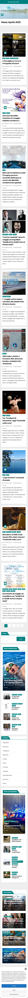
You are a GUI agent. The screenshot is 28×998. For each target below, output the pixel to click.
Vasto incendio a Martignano (17, 876)
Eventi (19, 589)
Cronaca (13, 821)
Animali (4, 353)
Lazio (7, 58)
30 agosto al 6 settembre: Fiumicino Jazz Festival (13, 938)
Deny (14, 990)
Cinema (14, 531)
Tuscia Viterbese (14, 58)
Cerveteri (5, 767)
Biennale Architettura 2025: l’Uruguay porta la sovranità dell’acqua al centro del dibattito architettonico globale (13, 178)
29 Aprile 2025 (8, 66)
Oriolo (4, 763)
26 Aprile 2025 (8, 483)
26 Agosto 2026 (9, 906)
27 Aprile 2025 (8, 307)
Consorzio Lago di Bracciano (16, 861)
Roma (4, 783)
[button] (25, 969)
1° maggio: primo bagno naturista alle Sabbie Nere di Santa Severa (13, 301)
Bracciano (8, 531)
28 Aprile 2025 (8, 247)
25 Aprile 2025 (8, 604)
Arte (4, 58)
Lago (4, 415)
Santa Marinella (6, 296)
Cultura (15, 589)
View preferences (14, 994)
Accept (14, 986)
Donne (10, 916)
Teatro (8, 415)
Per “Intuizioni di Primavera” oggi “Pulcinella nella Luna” (13, 420)
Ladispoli (5, 771)
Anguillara (5, 234)
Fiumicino (5, 779)
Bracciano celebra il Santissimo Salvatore (15, 731)
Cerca (4, 633)
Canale (5, 759)
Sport (15, 678)
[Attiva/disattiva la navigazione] (25, 14)
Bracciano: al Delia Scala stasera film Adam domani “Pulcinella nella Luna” (13, 537)
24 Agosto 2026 (9, 685)
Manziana (5, 755)
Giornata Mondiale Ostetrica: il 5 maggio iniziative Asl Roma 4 (11, 118)
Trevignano (6, 750)
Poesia (13, 848)
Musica (14, 234)
